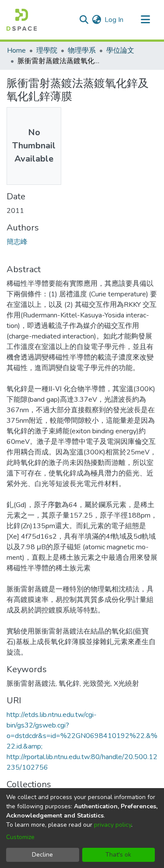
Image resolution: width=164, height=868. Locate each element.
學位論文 (120, 50)
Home (16, 50)
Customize (20, 837)
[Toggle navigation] (145, 19)
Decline (42, 854)
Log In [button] (114, 20)
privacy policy (112, 825)
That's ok (118, 854)
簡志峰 (17, 242)
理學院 (46, 50)
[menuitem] (96, 19)
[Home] (22, 20)
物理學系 (82, 50)
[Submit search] (83, 19)
